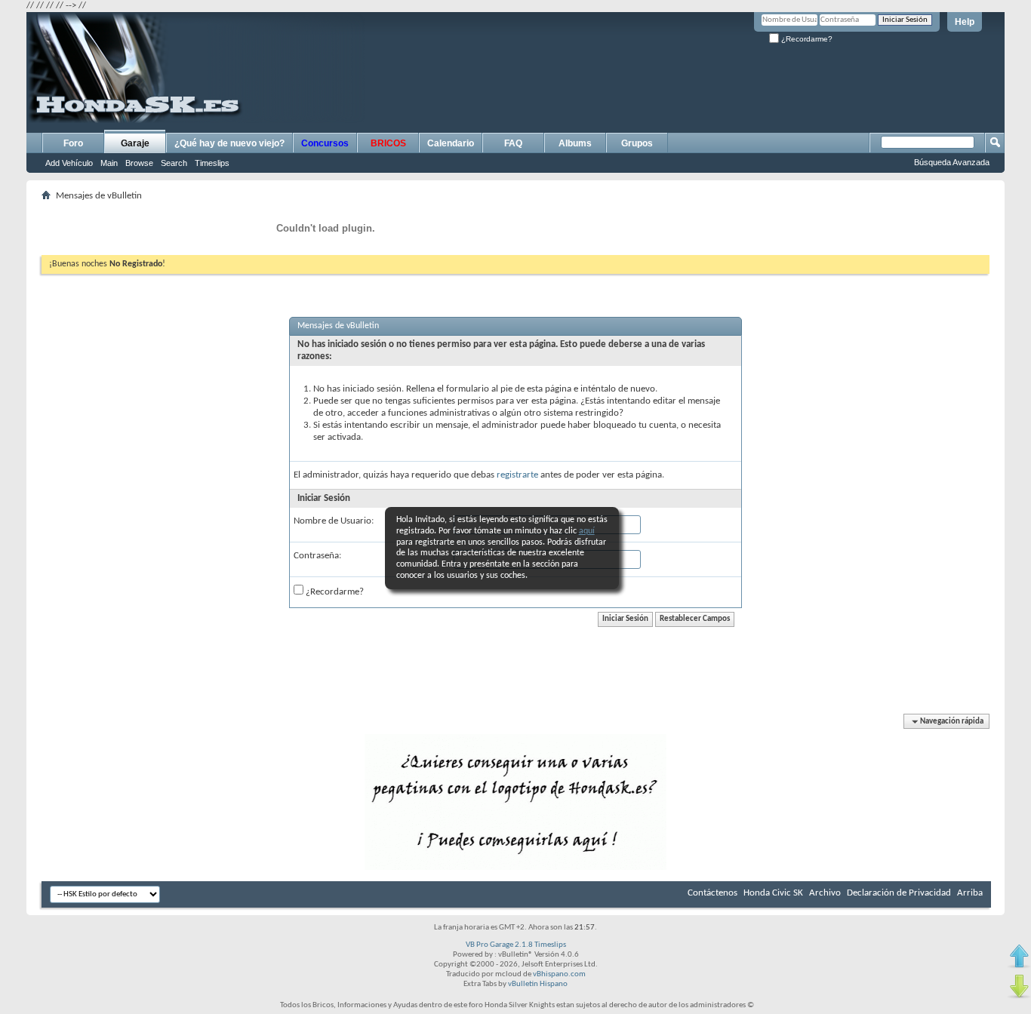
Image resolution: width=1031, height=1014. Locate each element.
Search (174, 162)
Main (109, 162)
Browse (139, 162)
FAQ (513, 143)
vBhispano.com (559, 974)
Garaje (135, 143)
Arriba (970, 893)
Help (964, 22)
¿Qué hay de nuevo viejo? (229, 143)
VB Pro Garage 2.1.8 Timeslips (516, 945)
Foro (73, 143)
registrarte (517, 475)
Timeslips (212, 162)
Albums (575, 143)
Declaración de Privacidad (899, 893)
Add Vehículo (69, 162)
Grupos (637, 143)
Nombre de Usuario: (334, 521)
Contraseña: (317, 556)
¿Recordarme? (805, 39)
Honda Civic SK (773, 893)
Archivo (825, 893)
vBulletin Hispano (538, 984)
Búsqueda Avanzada (951, 162)
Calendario (450, 143)
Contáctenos (712, 893)
